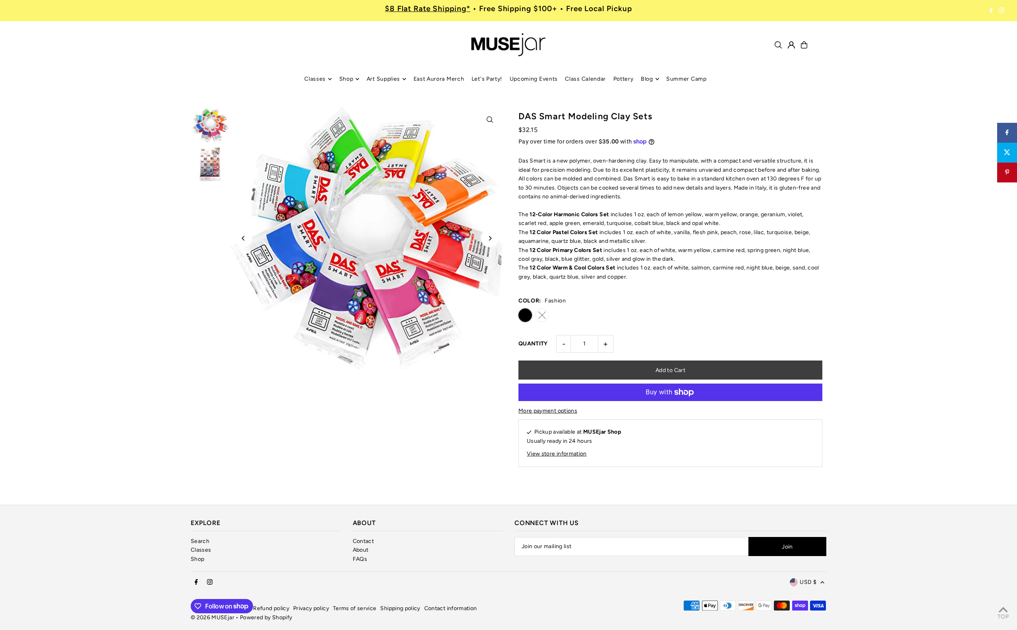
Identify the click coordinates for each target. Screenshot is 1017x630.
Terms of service (355, 608)
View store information (557, 453)
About (361, 550)
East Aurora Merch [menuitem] (439, 79)
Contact (363, 541)
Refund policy (271, 608)
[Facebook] (991, 10)
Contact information (450, 608)
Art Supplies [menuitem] (383, 79)
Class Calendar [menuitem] (585, 79)
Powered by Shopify (266, 617)
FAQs (360, 559)
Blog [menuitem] (647, 79)
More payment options (547, 410)
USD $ (808, 582)
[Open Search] (778, 44)
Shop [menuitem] (346, 79)
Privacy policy (311, 608)
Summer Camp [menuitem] (686, 79)
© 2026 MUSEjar (212, 617)
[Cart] (804, 44)
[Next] (490, 238)
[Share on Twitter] (1007, 153)
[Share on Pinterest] (1007, 172)
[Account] (791, 44)
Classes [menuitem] (315, 79)
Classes (201, 550)
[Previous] (243, 238)
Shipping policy (400, 608)
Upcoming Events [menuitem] (534, 79)
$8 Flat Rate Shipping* (427, 8)
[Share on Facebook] (1007, 133)
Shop (197, 559)
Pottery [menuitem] (623, 79)
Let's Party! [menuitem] (487, 79)
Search (200, 541)
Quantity (533, 343)
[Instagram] (1001, 10)
